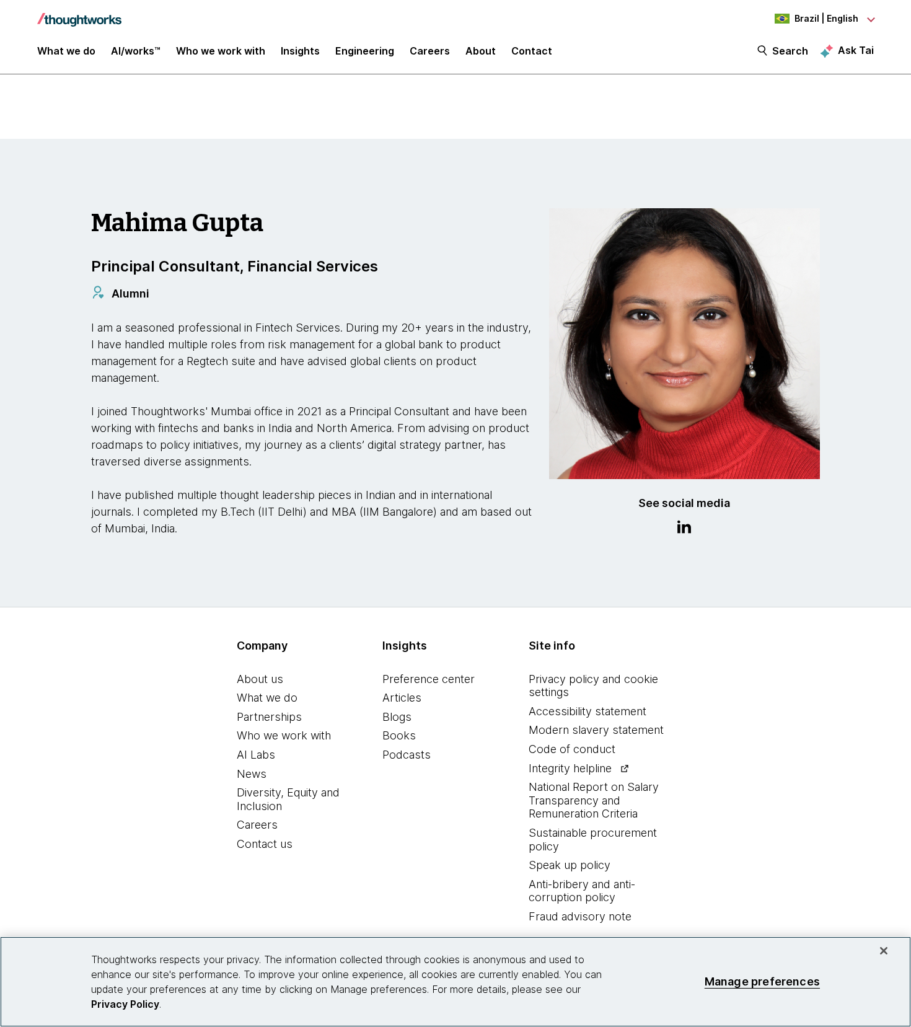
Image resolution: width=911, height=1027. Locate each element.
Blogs (396, 716)
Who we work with (284, 735)
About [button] (480, 51)
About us (260, 678)
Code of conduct (572, 749)
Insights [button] (300, 51)
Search (790, 51)
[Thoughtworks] (79, 13)
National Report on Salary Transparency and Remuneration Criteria (594, 800)
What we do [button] (66, 51)
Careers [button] (430, 51)
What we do (267, 697)
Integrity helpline (570, 768)
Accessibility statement (587, 711)
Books (399, 735)
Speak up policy (569, 864)
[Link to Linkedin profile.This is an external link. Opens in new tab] (684, 528)
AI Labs (256, 754)
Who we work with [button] (220, 51)
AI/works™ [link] (136, 51)
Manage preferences (762, 981)
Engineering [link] (364, 51)
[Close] (883, 950)
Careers (257, 824)
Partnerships (269, 716)
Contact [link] (531, 51)
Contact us (265, 843)
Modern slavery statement (596, 729)
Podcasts (406, 754)
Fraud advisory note (580, 916)
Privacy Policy (125, 1004)
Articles (401, 697)
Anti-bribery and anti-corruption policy (582, 891)
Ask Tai (856, 50)
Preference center (428, 678)
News (251, 773)
